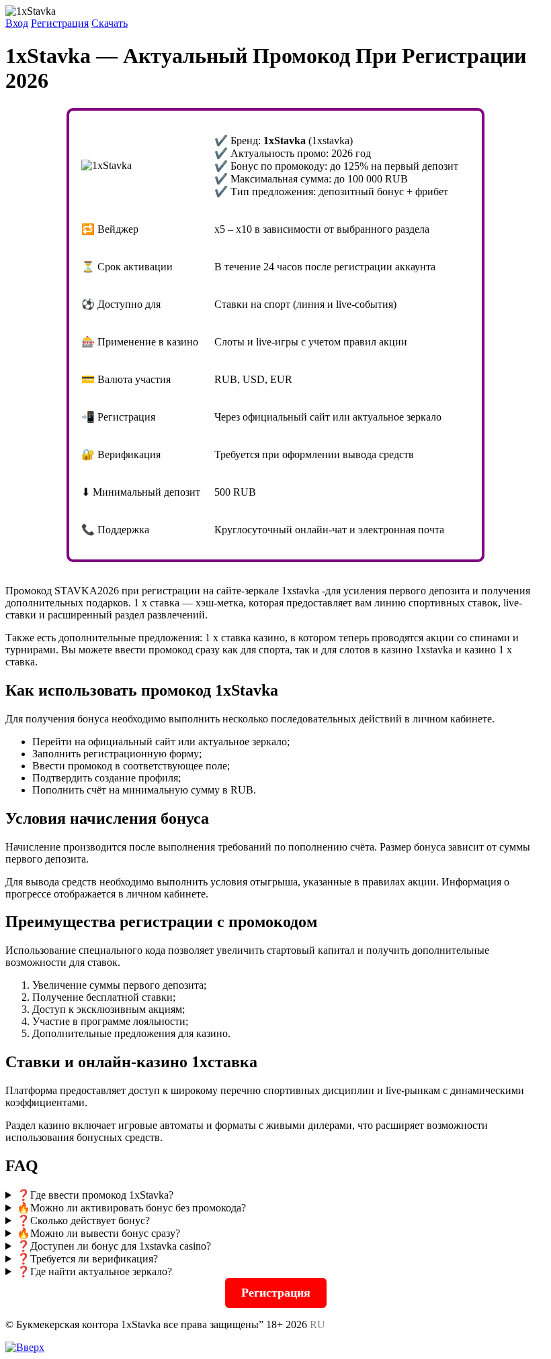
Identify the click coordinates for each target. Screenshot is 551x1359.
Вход (16, 23)
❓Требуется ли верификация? (87, 1258)
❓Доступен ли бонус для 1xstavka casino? (114, 1246)
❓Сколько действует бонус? (83, 1220)
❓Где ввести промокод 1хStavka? (95, 1195)
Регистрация (60, 23)
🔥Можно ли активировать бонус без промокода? (131, 1207)
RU (317, 1324)
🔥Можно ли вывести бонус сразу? (98, 1233)
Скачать (109, 23)
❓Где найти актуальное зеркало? (94, 1271)
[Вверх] (24, 1347)
